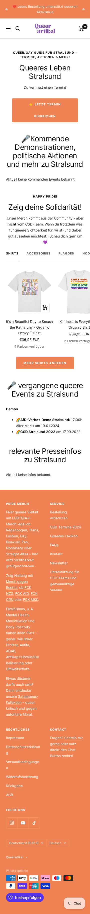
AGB (9, 795)
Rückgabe (14, 786)
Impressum (15, 738)
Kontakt (56, 554)
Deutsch (55, 843)
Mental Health (17, 615)
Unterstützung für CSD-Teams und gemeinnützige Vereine (64, 581)
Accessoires (38, 253)
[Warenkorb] (81, 28)
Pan (25, 542)
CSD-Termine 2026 (65, 527)
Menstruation (16, 621)
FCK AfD (22, 593)
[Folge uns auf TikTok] (34, 823)
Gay (23, 536)
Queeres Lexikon (64, 536)
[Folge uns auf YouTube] (22, 823)
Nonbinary (14, 548)
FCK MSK (30, 599)
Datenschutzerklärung (23, 750)
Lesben (12, 536)
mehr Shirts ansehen (45, 363)
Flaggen (66, 253)
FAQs (54, 545)
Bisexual (13, 542)
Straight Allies (17, 554)
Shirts (12, 253)
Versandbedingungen (22, 765)
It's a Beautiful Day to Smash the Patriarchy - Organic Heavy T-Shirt (29, 327)
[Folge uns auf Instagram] (11, 823)
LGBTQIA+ (20, 518)
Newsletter (59, 563)
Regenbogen (16, 530)
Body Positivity (18, 627)
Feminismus (15, 609)
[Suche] (18, 28)
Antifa (24, 645)
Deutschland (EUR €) (23, 843)
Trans (33, 530)
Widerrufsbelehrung (22, 777)
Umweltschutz (17, 669)
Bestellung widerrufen (59, 515)
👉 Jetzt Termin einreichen (45, 110)
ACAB (10, 651)
